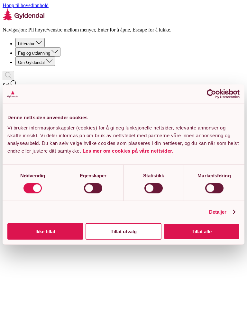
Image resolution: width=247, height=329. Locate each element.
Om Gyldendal (31, 62)
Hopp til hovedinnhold (26, 5)
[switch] (93, 188)
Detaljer (218, 212)
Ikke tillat (45, 231)
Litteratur (26, 43)
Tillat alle (202, 231)
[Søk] (8, 75)
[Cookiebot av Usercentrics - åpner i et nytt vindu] (211, 94)
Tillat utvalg (124, 231)
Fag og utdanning (34, 53)
